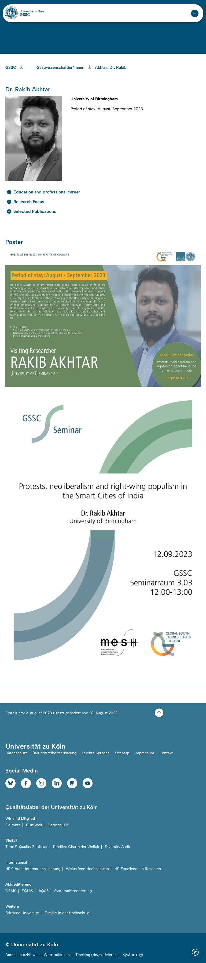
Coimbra (12, 825)
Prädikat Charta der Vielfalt (76, 847)
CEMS (10, 891)
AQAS (44, 891)
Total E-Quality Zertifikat (26, 847)
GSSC (25, 15)
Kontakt (166, 753)
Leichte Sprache (96, 753)
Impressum (144, 753)
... (30, 67)
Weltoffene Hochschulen (87, 869)
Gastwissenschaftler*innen (60, 67)
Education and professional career (46, 192)
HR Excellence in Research (138, 869)
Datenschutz (16, 753)
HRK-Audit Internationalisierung (32, 869)
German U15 (58, 825)
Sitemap (122, 753)
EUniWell (34, 825)
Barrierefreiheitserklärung (54, 753)
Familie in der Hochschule (67, 913)
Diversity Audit (117, 847)
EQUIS (27, 891)
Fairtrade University (22, 913)
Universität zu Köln (32, 11)
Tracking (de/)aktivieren (96, 955)
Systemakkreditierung (73, 891)
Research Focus (28, 201)
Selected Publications (34, 211)
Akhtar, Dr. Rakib (111, 67)
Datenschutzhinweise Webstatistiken (37, 955)
